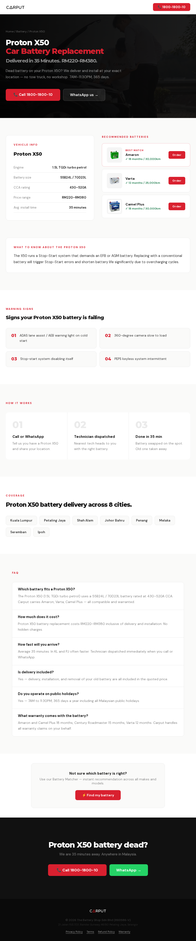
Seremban (18, 532)
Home (10, 31)
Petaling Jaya (54, 520)
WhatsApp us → (84, 94)
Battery (21, 31)
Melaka (164, 520)
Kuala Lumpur (21, 520)
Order (176, 155)
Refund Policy (106, 931)
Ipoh (41, 532)
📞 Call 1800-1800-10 (33, 94)
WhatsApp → (128, 870)
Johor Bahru (115, 520)
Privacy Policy (74, 931)
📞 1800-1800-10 (171, 7)
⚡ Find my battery (98, 795)
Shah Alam (85, 520)
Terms (90, 931)
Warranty (124, 931)
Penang (142, 520)
